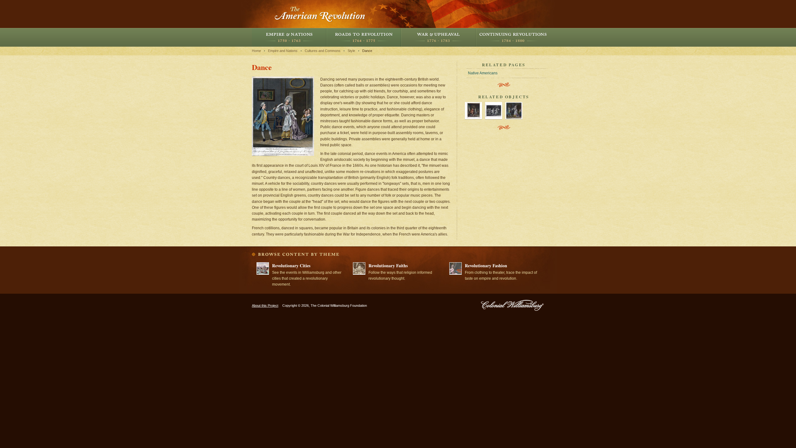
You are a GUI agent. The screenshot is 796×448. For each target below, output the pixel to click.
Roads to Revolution (363, 37)
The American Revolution (320, 14)
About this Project (265, 305)
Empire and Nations (289, 37)
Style (351, 51)
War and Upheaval (438, 37)
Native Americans (482, 73)
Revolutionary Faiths (388, 265)
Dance (367, 51)
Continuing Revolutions (513, 37)
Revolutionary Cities (291, 265)
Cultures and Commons (322, 51)
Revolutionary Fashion (486, 265)
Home (256, 51)
